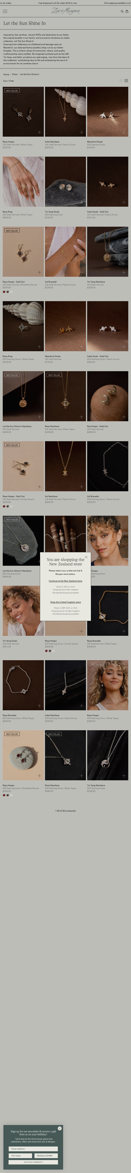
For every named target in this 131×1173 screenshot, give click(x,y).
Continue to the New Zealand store (65, 580)
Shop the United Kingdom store (65, 601)
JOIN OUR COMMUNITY (33, 1162)
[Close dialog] (60, 1128)
